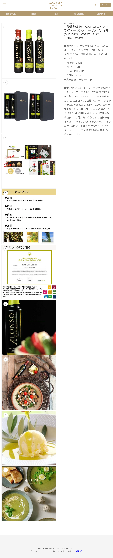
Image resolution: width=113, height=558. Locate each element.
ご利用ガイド (101, 13)
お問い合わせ (80, 551)
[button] (95, 5)
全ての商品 (79, 13)
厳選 (56, 13)
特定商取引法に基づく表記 (61, 551)
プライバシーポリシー (38, 551)
